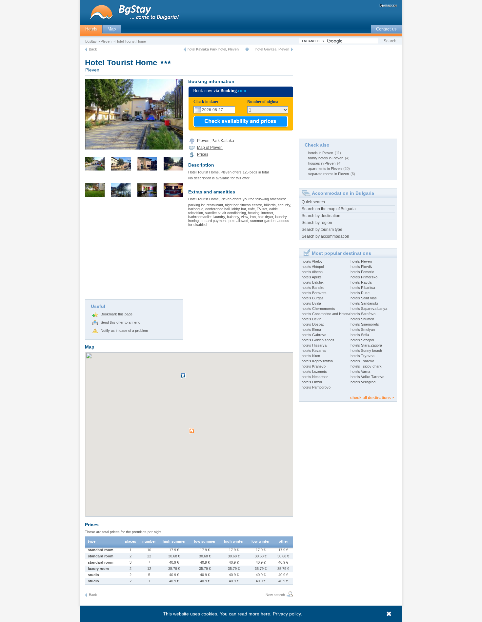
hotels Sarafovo (363, 314)
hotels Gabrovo (314, 335)
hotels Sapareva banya (369, 309)
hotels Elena (311, 329)
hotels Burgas (313, 298)
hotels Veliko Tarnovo (367, 377)
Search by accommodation (325, 236)
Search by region (317, 222)
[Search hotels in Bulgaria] (289, 595)
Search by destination (321, 215)
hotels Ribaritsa (363, 288)
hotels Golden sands (318, 340)
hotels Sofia (360, 335)
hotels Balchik (313, 282)
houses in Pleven (321, 163)
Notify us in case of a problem (124, 330)
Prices (202, 154)
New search (275, 595)
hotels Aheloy (312, 261)
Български (388, 5)
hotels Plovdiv (361, 267)
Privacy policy (287, 613)
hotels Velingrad (363, 382)
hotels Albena (312, 272)
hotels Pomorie (362, 272)
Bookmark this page (116, 314)
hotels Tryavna (362, 356)
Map (112, 29)
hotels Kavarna (314, 350)
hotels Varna (360, 371)
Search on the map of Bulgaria (329, 209)
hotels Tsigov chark (366, 366)
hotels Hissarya (314, 345)
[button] (192, 433)
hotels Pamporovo (316, 387)
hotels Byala (311, 303)
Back (93, 49)
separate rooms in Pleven (328, 174)
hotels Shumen (362, 319)
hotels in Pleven (320, 153)
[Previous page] (86, 49)
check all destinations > (372, 397)
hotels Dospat (313, 324)
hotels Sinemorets (365, 324)
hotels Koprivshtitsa (317, 361)
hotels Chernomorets (318, 309)
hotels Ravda (361, 282)
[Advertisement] (134, 250)
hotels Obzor (312, 382)
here (265, 613)
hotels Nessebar (315, 377)
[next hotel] (292, 49)
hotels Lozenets (314, 371)
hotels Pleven (361, 261)
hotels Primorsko (364, 277)
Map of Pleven (210, 147)
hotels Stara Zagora (366, 345)
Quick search (313, 202)
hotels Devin (311, 319)
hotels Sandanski (364, 303)
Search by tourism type (322, 229)
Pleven (106, 41)
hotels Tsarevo (362, 361)
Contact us (386, 29)
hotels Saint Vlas (364, 298)
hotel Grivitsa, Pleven (272, 49)
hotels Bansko (313, 288)
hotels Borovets (314, 293)
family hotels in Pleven (325, 158)
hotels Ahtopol (313, 267)
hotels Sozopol (362, 340)
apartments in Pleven (325, 169)
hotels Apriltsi (312, 277)
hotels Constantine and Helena (326, 314)
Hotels (91, 29)
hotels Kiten (311, 356)
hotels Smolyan (363, 329)
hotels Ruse (360, 293)
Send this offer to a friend (120, 322)
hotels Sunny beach (366, 350)
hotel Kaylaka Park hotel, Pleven (213, 49)
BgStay (91, 41)
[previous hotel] (185, 49)
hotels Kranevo (314, 366)
